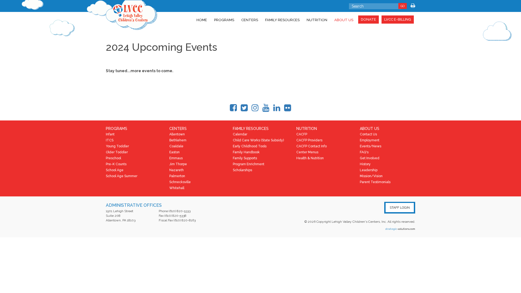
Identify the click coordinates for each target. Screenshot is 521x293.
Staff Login (400, 207)
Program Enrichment (248, 164)
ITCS (109, 140)
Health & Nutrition (310, 158)
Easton (174, 152)
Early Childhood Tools (249, 146)
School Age (114, 170)
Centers (249, 20)
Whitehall (176, 188)
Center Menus (307, 152)
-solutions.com (400, 228)
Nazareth (176, 170)
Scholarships (242, 170)
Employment (369, 140)
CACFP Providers (309, 140)
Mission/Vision (371, 176)
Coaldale (176, 146)
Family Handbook (246, 152)
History (365, 164)
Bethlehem (177, 140)
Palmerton (177, 176)
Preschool (113, 158)
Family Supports (245, 158)
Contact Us (368, 134)
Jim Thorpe (178, 164)
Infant (110, 134)
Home (201, 20)
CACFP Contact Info (311, 146)
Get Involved (369, 158)
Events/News (370, 146)
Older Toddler (117, 152)
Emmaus (176, 158)
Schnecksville (180, 182)
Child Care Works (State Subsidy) (258, 140)
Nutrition (317, 20)
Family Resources (282, 20)
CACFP (301, 134)
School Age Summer (121, 176)
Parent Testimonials (375, 182)
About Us (343, 20)
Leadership (368, 170)
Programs (224, 20)
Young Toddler (117, 146)
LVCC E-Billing (397, 19)
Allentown (177, 134)
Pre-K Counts (116, 164)
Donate (368, 19)
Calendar (240, 134)
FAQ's (364, 152)
